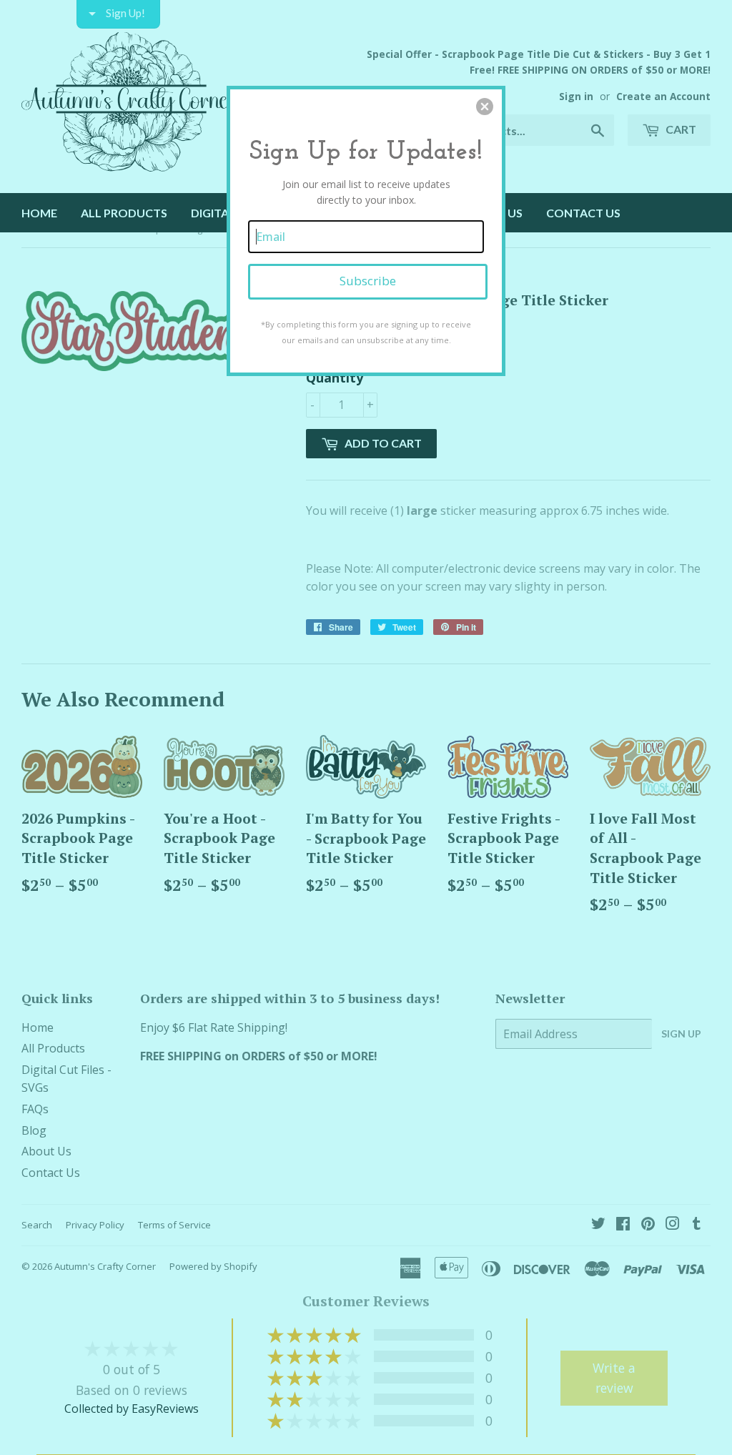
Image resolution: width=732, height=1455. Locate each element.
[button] (484, 106)
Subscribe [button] (368, 280)
